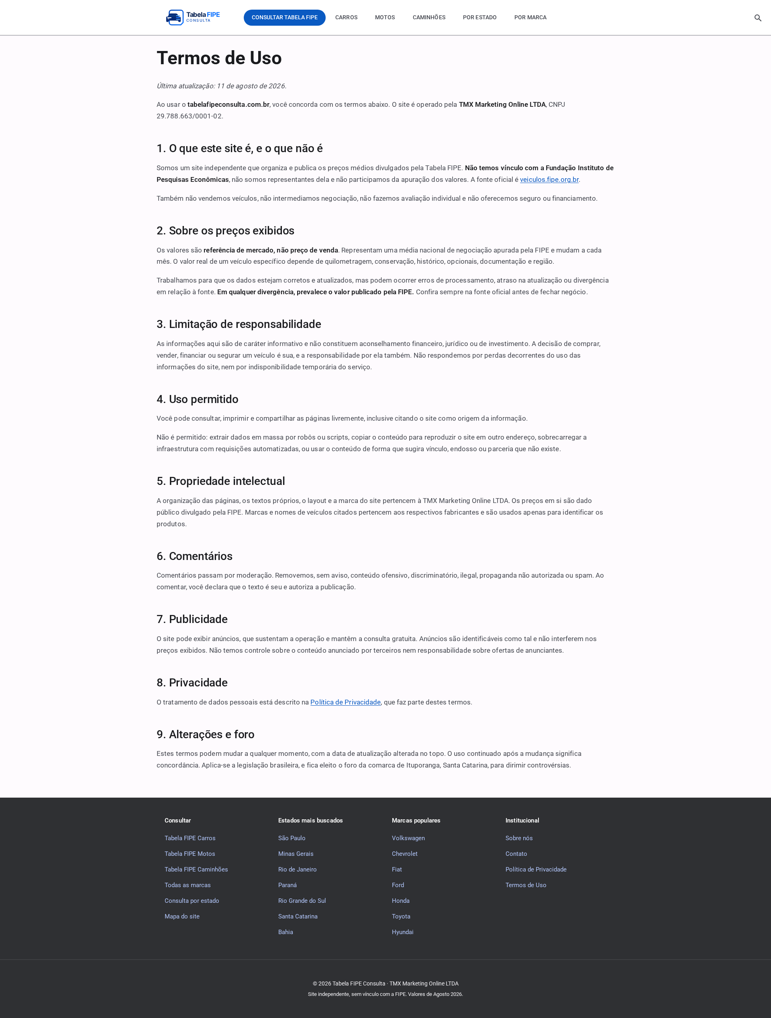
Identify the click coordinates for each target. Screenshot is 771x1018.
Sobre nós (519, 838)
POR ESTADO (480, 17)
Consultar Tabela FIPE (285, 17)
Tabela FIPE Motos (190, 853)
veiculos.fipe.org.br (549, 179)
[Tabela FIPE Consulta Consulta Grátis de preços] (199, 17)
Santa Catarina (298, 916)
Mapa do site (182, 916)
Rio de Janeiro (297, 869)
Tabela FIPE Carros (190, 838)
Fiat (397, 869)
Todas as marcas (188, 885)
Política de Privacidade (345, 702)
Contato (516, 853)
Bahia (285, 932)
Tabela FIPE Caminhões (196, 869)
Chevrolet (405, 853)
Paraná (287, 885)
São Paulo (292, 838)
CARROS (346, 17)
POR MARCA (530, 17)
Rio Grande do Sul (302, 900)
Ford (398, 885)
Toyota (401, 916)
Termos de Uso (526, 885)
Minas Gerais (296, 853)
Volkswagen (408, 838)
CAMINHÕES (429, 17)
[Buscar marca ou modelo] (758, 18)
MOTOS (385, 17)
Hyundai (403, 932)
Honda (401, 900)
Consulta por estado (192, 900)
